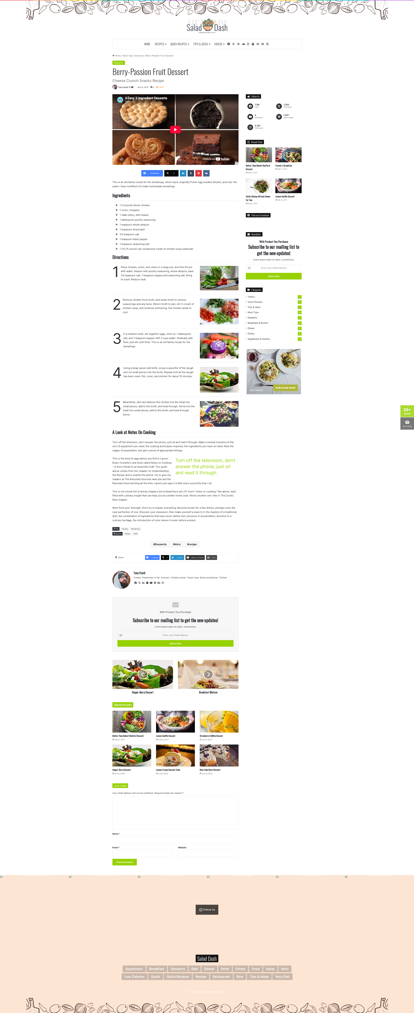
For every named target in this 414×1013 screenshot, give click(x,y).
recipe (193, 544)
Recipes (159, 44)
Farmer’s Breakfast (283, 165)
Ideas (270, 969)
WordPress (135, 529)
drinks (240, 969)
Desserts (139, 55)
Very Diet (282, 977)
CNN (135, 534)
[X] (139, 583)
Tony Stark (123, 87)
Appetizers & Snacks (259, 339)
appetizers (134, 969)
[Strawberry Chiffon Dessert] (219, 722)
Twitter (127, 534)
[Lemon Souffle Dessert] (175, 722)
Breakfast (156, 969)
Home (147, 44)
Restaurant (221, 977)
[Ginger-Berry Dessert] (131, 755)
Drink (225, 969)
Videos (218, 44)
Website (182, 847)
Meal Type (128, 55)
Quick (155, 977)
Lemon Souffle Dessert (165, 735)
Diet (194, 969)
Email (116, 847)
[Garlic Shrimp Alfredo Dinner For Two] (259, 185)
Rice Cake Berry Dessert (210, 769)
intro (178, 544)
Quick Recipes (178, 44)
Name (116, 833)
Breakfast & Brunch (258, 323)
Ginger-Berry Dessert (121, 769)
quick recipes (178, 977)
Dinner (251, 328)
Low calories (135, 977)
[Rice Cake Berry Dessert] (219, 755)
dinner (209, 969)
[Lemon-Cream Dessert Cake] (175, 755)
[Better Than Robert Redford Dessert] (131, 722)
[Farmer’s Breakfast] (288, 154)
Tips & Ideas (200, 44)
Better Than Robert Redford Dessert (128, 735)
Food (256, 969)
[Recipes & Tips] (207, 25)
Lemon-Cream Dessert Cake (168, 769)
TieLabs (124, 529)
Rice (239, 977)
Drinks (251, 333)
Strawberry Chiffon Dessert (211, 735)
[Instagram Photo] (34, 909)
